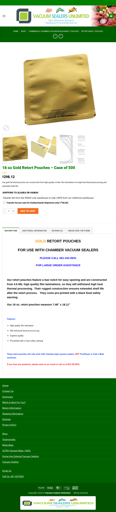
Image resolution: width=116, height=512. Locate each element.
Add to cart (28, 211)
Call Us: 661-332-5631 (13, 476)
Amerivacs (7, 397)
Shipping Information (12, 413)
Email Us (6, 471)
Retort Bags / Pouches (92, 31)
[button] (4, 16)
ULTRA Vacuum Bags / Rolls (16, 450)
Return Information (11, 408)
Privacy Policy (9, 425)
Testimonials (8, 439)
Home (15, 31)
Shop (23, 31)
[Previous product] (61, 36)
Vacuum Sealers (10, 462)
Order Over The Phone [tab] (79, 231)
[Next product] (55, 36)
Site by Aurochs (80, 493)
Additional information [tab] (34, 231)
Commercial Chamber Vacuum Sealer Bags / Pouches (54, 31)
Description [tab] (11, 231)
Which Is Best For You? (14, 402)
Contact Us (8, 391)
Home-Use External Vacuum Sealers (20, 456)
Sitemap (6, 419)
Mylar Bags (7, 445)
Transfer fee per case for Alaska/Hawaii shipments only (37, 203)
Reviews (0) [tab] (57, 231)
